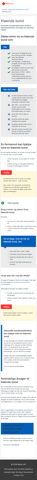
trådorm (14, 181)
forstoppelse (16, 80)
